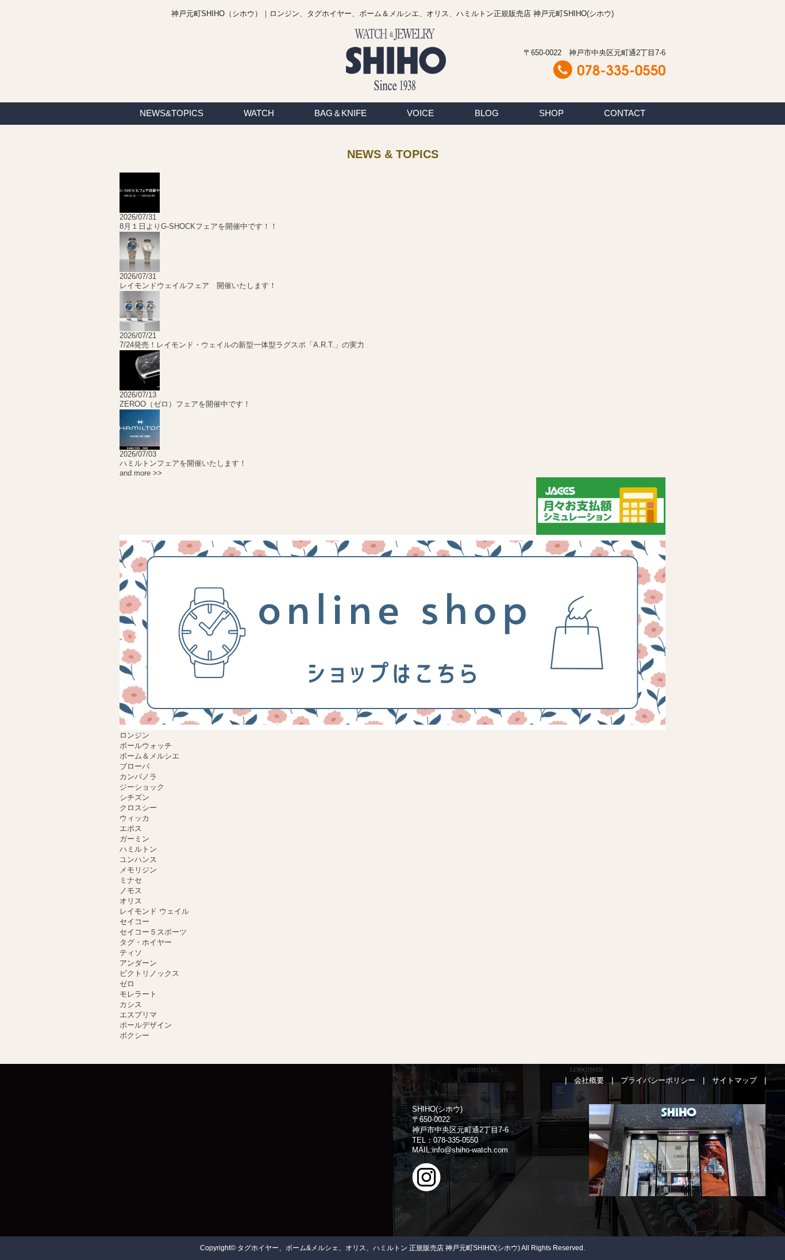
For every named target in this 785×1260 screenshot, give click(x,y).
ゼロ (127, 983)
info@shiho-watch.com (470, 1150)
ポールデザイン (146, 1025)
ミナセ (131, 880)
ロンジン (134, 735)
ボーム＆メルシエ (149, 756)
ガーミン (134, 838)
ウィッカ (134, 818)
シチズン (134, 797)
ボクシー (134, 1035)
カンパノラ (138, 776)
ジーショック (142, 787)
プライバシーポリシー (658, 1080)
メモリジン (138, 869)
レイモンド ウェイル (154, 911)
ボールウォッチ (146, 745)
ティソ (131, 952)
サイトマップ (734, 1080)
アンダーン (138, 963)
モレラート (138, 994)
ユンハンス (138, 859)
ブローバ (134, 766)
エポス (131, 828)
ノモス (131, 890)
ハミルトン (138, 849)
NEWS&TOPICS (171, 113)
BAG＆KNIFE (340, 113)
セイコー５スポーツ (153, 932)
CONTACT (624, 113)
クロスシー (138, 807)
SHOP (551, 113)
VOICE (420, 113)
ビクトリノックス (149, 973)
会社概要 (589, 1080)
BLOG (487, 113)
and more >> (141, 473)
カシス (131, 1004)
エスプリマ (138, 1014)
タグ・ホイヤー (146, 942)
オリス (131, 901)
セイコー (134, 921)
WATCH (259, 113)
